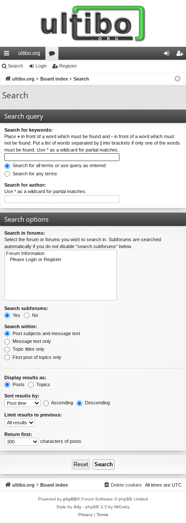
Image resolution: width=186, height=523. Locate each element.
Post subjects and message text (45, 333)
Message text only (31, 341)
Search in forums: (24, 233)
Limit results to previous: (33, 414)
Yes (15, 315)
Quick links (8, 55)
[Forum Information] (60, 254)
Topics (42, 384)
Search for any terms (34, 173)
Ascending (61, 402)
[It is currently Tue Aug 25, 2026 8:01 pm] (177, 79)
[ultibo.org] (93, 23)
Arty (77, 506)
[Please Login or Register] (60, 260)
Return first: (18, 434)
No (34, 315)
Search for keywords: (28, 129)
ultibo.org (29, 53)
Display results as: (25, 377)
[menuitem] (122, 485)
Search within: (20, 326)
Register (68, 65)
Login (41, 65)
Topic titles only (28, 349)
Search (15, 65)
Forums (53, 55)
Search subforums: (26, 308)
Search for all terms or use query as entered (58, 165)
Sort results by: (21, 395)
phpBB (70, 499)
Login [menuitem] (168, 55)
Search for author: (25, 184)
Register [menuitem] (181, 55)
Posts (18, 384)
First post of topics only (36, 357)
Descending (96, 402)
